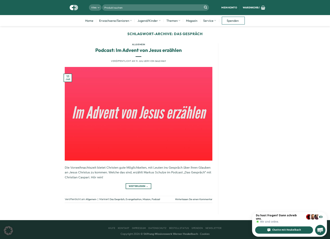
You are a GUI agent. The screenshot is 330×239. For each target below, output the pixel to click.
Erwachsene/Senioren (114, 21)
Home (89, 21)
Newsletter (213, 228)
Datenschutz (157, 228)
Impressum (139, 228)
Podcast (156, 199)
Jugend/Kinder (148, 21)
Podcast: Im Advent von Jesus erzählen (138, 50)
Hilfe (111, 228)
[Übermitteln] (205, 7)
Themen (172, 21)
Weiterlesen (138, 186)
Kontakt (123, 228)
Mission (146, 199)
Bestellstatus (179, 228)
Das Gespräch (117, 199)
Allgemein (138, 44)
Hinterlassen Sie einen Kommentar (193, 199)
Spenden (233, 21)
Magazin (191, 21)
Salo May (160, 61)
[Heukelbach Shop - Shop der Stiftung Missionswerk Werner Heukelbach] (74, 7)
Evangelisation (134, 199)
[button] (8, 230)
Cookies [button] (204, 234)
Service (208, 21)
